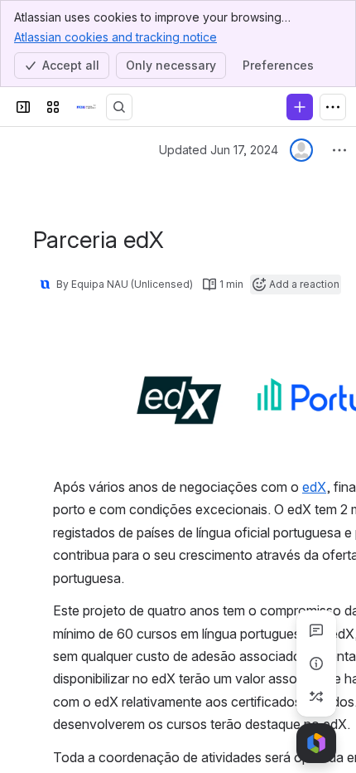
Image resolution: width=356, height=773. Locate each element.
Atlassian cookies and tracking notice (115, 37)
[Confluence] (86, 107)
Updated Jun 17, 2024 (218, 150)
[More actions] (339, 150)
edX (314, 487)
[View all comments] (316, 630)
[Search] (119, 107)
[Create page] (316, 696)
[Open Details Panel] (316, 663)
